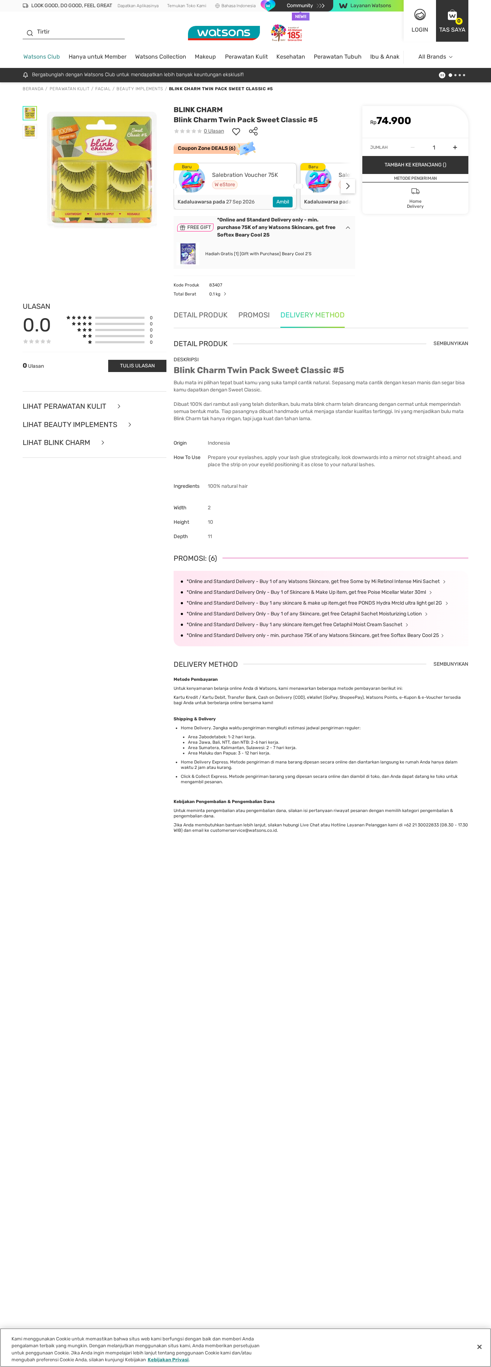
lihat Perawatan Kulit (65, 406)
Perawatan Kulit (246, 56)
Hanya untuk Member (98, 56)
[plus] (455, 147)
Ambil (282, 202)
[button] (452, 21)
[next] (348, 186)
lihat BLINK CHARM (57, 442)
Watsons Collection (160, 56)
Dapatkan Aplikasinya (138, 5)
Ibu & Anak (384, 56)
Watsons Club (41, 56)
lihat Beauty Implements (71, 424)
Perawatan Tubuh (338, 56)
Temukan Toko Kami (186, 5)
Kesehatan (290, 56)
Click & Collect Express (204, 776)
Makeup (205, 56)
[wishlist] (236, 131)
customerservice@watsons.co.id (243, 830)
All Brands (432, 56)
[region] (245, 1347)
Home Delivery (196, 727)
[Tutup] (479, 1347)
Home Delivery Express (204, 762)
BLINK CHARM (198, 109)
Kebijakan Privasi (168, 1359)
